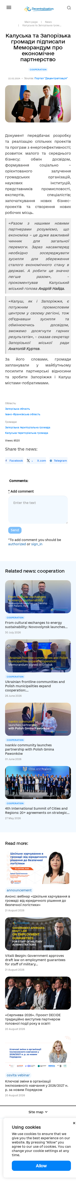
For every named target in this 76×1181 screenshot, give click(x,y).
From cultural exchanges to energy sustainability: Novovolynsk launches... (36, 625)
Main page (31, 22)
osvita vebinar (18, 1075)
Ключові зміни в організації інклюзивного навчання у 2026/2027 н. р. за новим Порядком (36, 1086)
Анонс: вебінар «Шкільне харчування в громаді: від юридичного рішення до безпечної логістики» (37, 901)
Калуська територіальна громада (26, 433)
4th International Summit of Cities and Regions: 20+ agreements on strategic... (37, 811)
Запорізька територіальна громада (27, 427)
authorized (17, 544)
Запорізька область (17, 408)
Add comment (21, 491)
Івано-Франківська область (22, 414)
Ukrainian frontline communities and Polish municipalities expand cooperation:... (35, 686)
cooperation (38, 69)
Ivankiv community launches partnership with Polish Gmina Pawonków (29, 749)
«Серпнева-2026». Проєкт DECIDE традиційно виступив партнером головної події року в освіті (33, 1019)
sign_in (36, 544)
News (48, 22)
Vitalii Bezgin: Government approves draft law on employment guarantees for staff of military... (35, 960)
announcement (19, 890)
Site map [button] (35, 1112)
